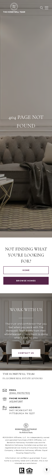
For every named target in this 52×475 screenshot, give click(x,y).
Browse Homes (26, 281)
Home (26, 270)
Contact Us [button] (26, 353)
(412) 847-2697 (16, 401)
